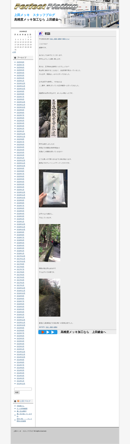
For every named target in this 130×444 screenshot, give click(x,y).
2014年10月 (21, 357)
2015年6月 (20, 336)
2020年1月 (20, 190)
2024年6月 (20, 99)
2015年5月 (20, 338)
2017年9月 (20, 264)
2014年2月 (20, 378)
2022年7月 (20, 142)
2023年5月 (20, 120)
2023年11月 (21, 105)
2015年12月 (21, 320)
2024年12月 (21, 83)
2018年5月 (20, 243)
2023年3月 (20, 126)
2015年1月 (20, 349)
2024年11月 (21, 86)
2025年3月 (20, 75)
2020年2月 (20, 187)
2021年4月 (20, 150)
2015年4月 (20, 341)
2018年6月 (20, 240)
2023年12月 (21, 102)
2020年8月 (20, 171)
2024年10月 (21, 89)
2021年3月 (20, 152)
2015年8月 (20, 330)
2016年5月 (20, 306)
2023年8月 (20, 112)
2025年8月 (20, 62)
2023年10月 (21, 107)
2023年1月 (20, 131)
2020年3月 (20, 184)
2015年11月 (21, 322)
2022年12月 (21, 134)
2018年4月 (20, 245)
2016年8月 (20, 299)
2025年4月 (20, 73)
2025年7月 (20, 65)
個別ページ (65, 39)
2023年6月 (20, 118)
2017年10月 (21, 261)
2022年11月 (21, 136)
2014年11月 (21, 354)
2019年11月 (21, 195)
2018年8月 (20, 235)
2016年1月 (20, 317)
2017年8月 (20, 267)
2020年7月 (20, 174)
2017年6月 (20, 272)
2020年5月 (20, 179)
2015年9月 (20, 328)
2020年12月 (21, 160)
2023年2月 (20, 128)
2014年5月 (20, 370)
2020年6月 (20, 176)
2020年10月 (21, 166)
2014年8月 (20, 362)
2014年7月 (20, 365)
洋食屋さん (20, 406)
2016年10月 (21, 293)
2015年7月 (20, 333)
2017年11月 (21, 259)
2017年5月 (20, 275)
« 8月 (14, 52)
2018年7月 (20, 237)
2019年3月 (20, 216)
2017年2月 (20, 283)
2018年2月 (20, 251)
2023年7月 (20, 115)
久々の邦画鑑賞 (22, 408)
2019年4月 (20, 213)
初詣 (47, 33)
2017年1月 (20, 285)
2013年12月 (21, 384)
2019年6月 (20, 208)
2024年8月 (20, 94)
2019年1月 (20, 221)
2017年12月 (21, 256)
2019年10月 (21, 198)
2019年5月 (20, 211)
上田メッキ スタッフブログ (34, 15)
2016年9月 (20, 296)
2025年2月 (20, 78)
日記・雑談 (53, 39)
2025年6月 (20, 67)
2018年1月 (20, 253)
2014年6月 (20, 368)
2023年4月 (20, 123)
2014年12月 (21, 352)
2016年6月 (20, 304)
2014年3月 (20, 376)
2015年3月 (20, 344)
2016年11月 (21, 291)
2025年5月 (20, 70)
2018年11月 (21, 227)
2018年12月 (21, 224)
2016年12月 (21, 288)
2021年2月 (20, 155)
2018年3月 (20, 248)
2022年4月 (20, 147)
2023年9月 (20, 110)
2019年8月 (20, 203)
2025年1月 (20, 81)
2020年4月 (20, 182)
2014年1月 (20, 381)
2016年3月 (20, 312)
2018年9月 (20, 232)
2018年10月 (21, 229)
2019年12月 (21, 192)
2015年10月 (21, 325)
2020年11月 (21, 163)
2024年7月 (20, 97)
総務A (59, 39)
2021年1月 (20, 158)
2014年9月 (20, 360)
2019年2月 (20, 219)
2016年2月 (20, 314)
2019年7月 (20, 205)
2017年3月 (20, 280)
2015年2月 (20, 346)
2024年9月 (20, 91)
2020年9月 (20, 168)
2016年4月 (20, 309)
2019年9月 (20, 200)
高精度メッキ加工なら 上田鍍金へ (38, 19)
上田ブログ (25, 401)
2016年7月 (20, 301)
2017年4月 (20, 277)
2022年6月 (20, 144)
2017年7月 (20, 269)
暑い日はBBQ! (21, 411)
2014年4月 (20, 373)
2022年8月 (20, 139)
